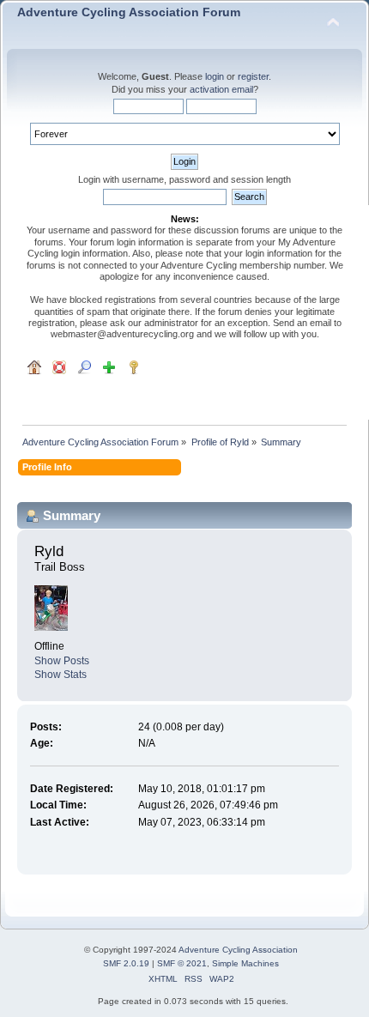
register (253, 76)
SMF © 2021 (182, 963)
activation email (221, 89)
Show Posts (61, 661)
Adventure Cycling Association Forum (128, 12)
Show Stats (60, 675)
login (214, 76)
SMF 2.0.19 (126, 963)
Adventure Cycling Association (238, 949)
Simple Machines (245, 963)
